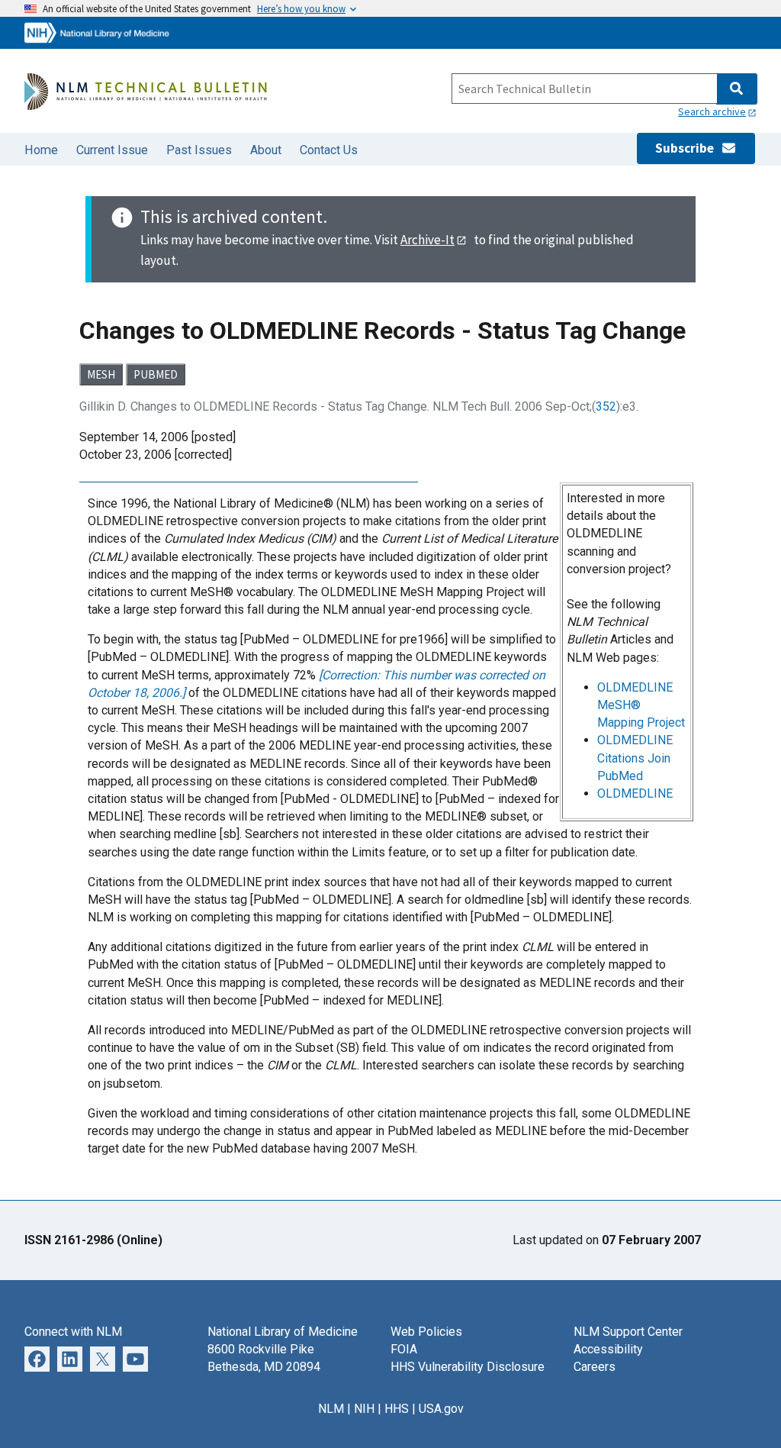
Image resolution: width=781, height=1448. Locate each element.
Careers (594, 1366)
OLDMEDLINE (635, 793)
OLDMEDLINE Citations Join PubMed (635, 757)
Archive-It (427, 239)
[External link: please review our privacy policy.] (69, 1357)
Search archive (712, 111)
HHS (396, 1408)
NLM (331, 1408)
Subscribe (688, 148)
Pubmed (155, 374)
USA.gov (441, 1408)
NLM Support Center (628, 1331)
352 (606, 406)
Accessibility (608, 1349)
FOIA (403, 1349)
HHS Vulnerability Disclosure (467, 1366)
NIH (364, 1408)
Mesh (101, 374)
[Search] (736, 89)
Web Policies (426, 1331)
